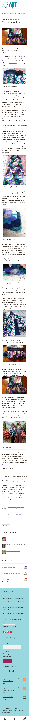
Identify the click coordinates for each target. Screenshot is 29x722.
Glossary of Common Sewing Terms (12, 619)
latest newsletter (13, 666)
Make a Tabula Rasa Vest (9, 622)
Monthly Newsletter (9, 654)
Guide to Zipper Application (10, 626)
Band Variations (12, 13)
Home (5, 13)
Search (14, 719)
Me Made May (13, 63)
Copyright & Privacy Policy (9, 710)
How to (11, 508)
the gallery (5, 465)
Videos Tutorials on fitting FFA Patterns (13, 598)
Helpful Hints (5, 508)
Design (18, 507)
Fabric (22, 507)
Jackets (15, 508)
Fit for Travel (7, 514)
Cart (22, 718)
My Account (5, 719)
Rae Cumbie (18, 19)
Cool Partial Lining (20, 514)
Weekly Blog (7, 656)
